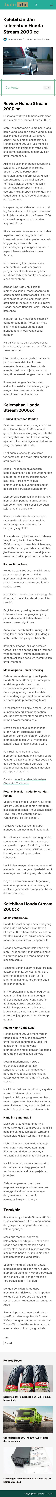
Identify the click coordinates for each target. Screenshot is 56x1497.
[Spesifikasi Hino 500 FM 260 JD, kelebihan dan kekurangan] (28, 1419)
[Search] (36, 5)
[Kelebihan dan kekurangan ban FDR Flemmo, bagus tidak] (28, 1378)
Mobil (46, 39)
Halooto (40, 1493)
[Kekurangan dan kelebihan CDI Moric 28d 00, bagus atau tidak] (28, 1460)
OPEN (47, 87)
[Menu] (51, 5)
